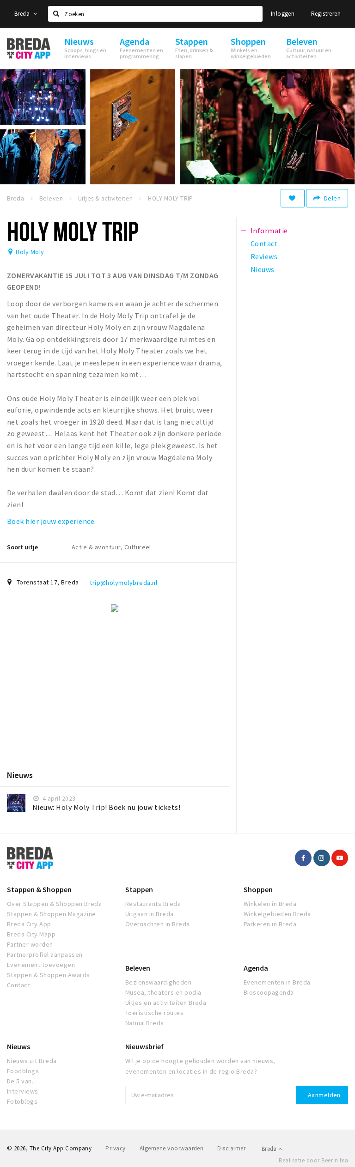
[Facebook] (303, 858)
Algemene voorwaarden (172, 1148)
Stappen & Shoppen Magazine (51, 914)
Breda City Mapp (31, 934)
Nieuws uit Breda (32, 1061)
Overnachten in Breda (157, 924)
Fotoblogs (22, 1101)
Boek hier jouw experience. (51, 521)
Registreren (326, 14)
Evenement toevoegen (41, 964)
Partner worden (30, 944)
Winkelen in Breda (270, 904)
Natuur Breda (144, 1023)
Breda (22, 14)
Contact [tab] (264, 243)
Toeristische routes (154, 1013)
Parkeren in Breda (270, 924)
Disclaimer (231, 1148)
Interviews (22, 1091)
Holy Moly (30, 252)
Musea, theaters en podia (163, 992)
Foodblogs (23, 1071)
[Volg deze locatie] (293, 198)
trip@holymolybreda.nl (123, 582)
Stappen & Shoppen (39, 889)
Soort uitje (22, 547)
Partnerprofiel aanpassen (45, 954)
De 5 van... (22, 1081)
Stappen (139, 889)
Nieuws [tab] (263, 269)
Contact (18, 985)
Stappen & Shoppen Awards (48, 975)
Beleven (137, 967)
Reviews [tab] (264, 256)
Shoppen (258, 889)
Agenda (256, 967)
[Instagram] (321, 858)
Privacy (115, 1148)
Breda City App (29, 924)
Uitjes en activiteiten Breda (165, 1002)
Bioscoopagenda (269, 992)
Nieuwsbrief (144, 1046)
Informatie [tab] (269, 230)
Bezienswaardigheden (158, 982)
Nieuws (18, 1046)
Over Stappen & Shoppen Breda (54, 904)
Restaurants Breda (153, 904)
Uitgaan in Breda (149, 914)
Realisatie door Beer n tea (313, 1160)
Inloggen (282, 14)
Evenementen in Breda (277, 982)
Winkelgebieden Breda (277, 914)
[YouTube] (339, 858)
